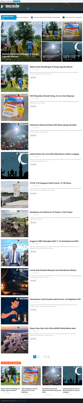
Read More (33, 77)
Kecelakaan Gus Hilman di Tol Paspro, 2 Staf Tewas (51, 212)
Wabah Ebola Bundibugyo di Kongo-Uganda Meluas (51, 36)
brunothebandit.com (20, 400)
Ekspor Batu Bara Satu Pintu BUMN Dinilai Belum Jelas (53, 328)
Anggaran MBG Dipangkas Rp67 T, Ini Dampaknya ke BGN (54, 241)
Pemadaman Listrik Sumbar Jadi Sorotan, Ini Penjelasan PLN (55, 299)
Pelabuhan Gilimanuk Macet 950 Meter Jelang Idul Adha (51, 56)
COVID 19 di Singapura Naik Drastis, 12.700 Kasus (50, 183)
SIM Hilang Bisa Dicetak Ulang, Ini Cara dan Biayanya (71, 36)
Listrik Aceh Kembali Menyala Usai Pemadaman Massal (53, 270)
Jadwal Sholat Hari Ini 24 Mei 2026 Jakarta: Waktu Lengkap (20, 55)
